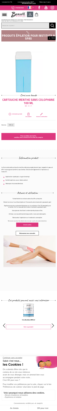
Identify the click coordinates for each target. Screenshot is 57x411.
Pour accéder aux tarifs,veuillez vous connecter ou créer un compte (28, 136)
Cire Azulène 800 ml (28, 320)
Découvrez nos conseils (27, 233)
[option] (28, 2)
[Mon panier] (36, 14)
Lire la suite (27, 225)
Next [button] (52, 325)
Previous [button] (4, 325)
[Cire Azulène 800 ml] (28, 310)
